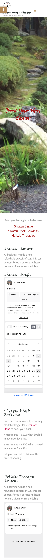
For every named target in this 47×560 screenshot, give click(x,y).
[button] (3, 10)
